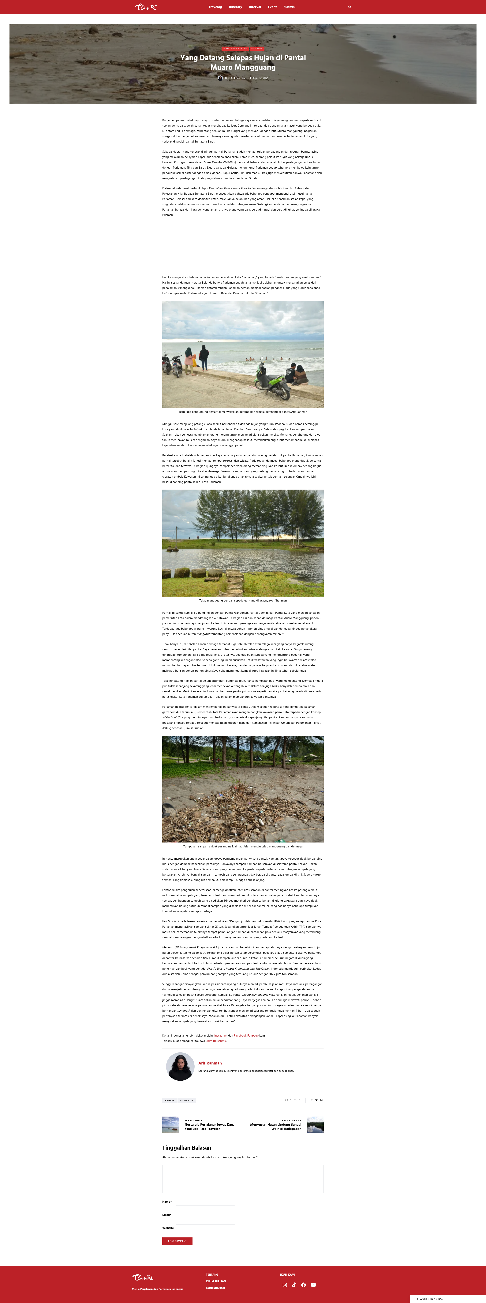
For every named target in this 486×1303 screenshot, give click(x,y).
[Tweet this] (316, 1100)
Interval (255, 7)
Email (166, 1215)
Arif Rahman (238, 78)
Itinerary (235, 7)
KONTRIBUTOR (215, 1288)
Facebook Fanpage (246, 1035)
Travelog (215, 7)
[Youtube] (313, 1285)
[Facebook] (303, 1285)
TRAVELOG (257, 48)
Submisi (290, 7)
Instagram (220, 1035)
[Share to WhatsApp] (321, 1100)
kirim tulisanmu (216, 1041)
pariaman (186, 1100)
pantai (169, 1100)
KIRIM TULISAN (216, 1281)
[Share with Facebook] (311, 1100)
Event (272, 7)
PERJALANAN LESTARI (235, 48)
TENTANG (212, 1275)
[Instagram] (285, 1285)
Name (167, 1201)
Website (168, 1228)
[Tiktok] (294, 1285)
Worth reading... (432, 1299)
